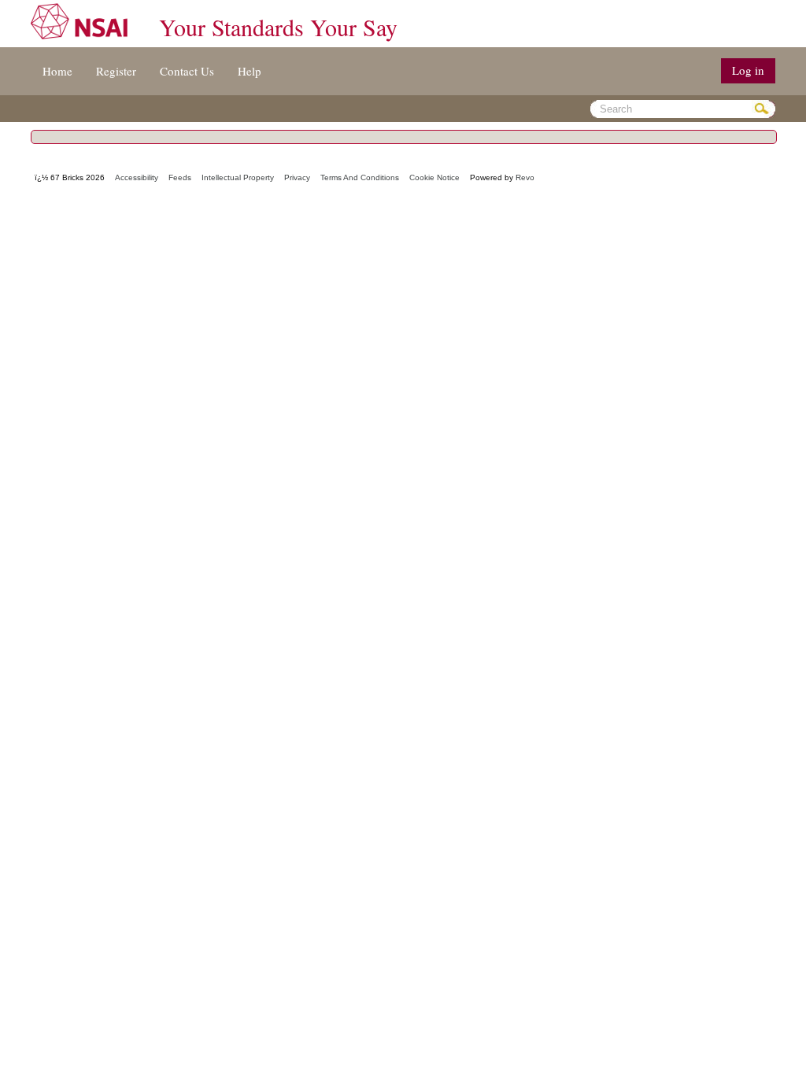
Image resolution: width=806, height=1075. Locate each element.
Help (249, 71)
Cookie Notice (434, 177)
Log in (748, 70)
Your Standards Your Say (278, 26)
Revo (525, 177)
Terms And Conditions (359, 177)
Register (116, 71)
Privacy (297, 177)
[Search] (763, 109)
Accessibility (136, 177)
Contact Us (187, 71)
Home (57, 71)
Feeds (179, 177)
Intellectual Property (238, 177)
